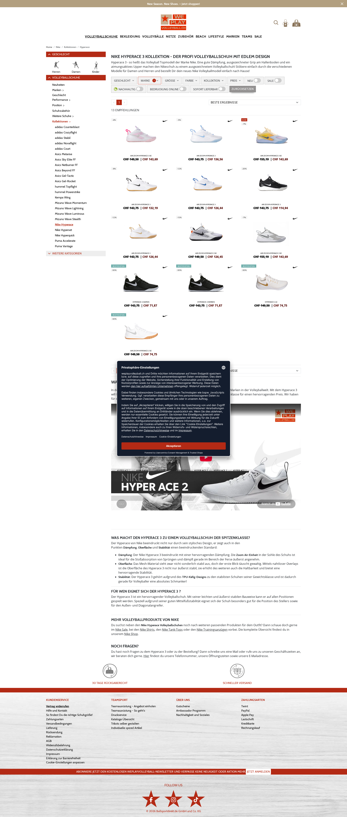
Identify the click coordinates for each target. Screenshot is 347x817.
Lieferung (51, 728)
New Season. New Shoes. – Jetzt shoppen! (173, 4)
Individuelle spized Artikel (126, 728)
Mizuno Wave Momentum (71, 203)
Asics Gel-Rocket (65, 181)
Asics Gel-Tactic (64, 175)
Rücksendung (54, 732)
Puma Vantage (64, 246)
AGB (49, 741)
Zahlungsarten (55, 719)
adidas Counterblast (67, 127)
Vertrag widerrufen (57, 706)
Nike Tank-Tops (172, 630)
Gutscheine (183, 706)
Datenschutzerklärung (59, 749)
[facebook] (151, 798)
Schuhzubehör (61, 110)
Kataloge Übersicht (122, 719)
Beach (201, 36)
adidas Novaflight (65, 143)
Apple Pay (247, 715)
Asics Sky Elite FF (65, 159)
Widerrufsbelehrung (58, 745)
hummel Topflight (66, 186)
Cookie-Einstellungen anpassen (65, 762)
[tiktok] (196, 798)
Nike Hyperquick (64, 235)
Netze (171, 36)
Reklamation (53, 736)
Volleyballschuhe (101, 36)
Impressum (53, 754)
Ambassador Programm (190, 710)
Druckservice (119, 715)
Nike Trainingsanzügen (212, 630)
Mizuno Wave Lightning (69, 208)
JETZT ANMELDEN (258, 771)
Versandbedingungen (59, 723)
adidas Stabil (62, 138)
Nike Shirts (147, 630)
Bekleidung (130, 36)
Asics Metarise (63, 154)
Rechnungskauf (250, 728)
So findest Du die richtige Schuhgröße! (69, 715)
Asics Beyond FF (65, 170)
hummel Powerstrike (67, 192)
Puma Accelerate (65, 240)
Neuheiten (58, 84)
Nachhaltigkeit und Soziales (193, 715)
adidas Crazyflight (66, 132)
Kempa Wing (62, 197)
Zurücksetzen (243, 89)
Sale (258, 36)
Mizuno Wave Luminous (69, 213)
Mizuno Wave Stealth (68, 219)
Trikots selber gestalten (125, 723)
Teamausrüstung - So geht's (128, 710)
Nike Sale (121, 630)
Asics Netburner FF (66, 165)
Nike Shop (131, 634)
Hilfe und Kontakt (56, 710)
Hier (146, 656)
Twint (244, 706)
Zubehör (185, 36)
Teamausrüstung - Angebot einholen (133, 706)
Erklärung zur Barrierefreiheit (63, 758)
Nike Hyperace (64, 224)
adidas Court (62, 148)
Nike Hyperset (63, 230)
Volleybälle (153, 36)
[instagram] (173, 798)
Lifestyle (216, 36)
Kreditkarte (247, 723)
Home (49, 47)
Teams (247, 36)
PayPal (245, 710)
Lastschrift (247, 719)
